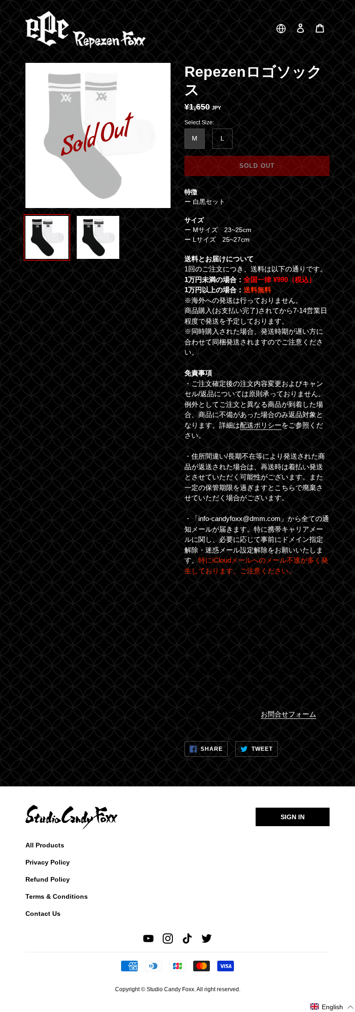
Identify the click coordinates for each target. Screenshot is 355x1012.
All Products (44, 845)
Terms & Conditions (56, 896)
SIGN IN (293, 817)
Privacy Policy (47, 862)
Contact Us (43, 913)
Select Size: (199, 122)
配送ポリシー (261, 425)
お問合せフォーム (288, 714)
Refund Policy (47, 879)
